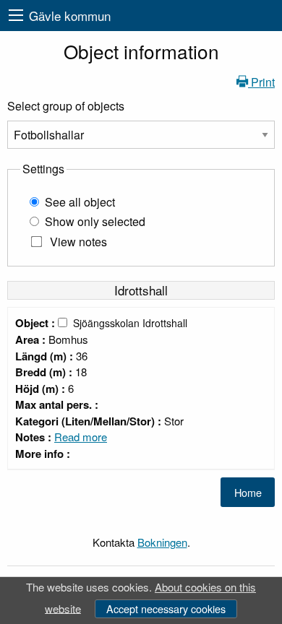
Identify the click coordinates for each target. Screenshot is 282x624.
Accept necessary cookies (166, 608)
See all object (80, 202)
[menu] (16, 15)
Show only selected (95, 221)
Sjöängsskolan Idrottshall (130, 323)
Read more (80, 436)
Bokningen (162, 542)
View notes (78, 241)
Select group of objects (65, 106)
